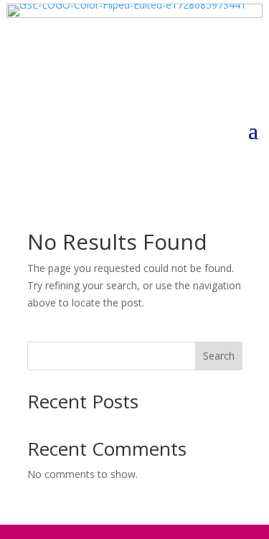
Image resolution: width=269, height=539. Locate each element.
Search (219, 355)
